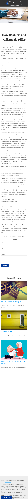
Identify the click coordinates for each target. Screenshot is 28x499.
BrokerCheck (8, 482)
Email (2, 248)
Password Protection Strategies (11, 302)
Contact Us (6, 497)
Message (3, 254)
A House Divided (6, 331)
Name (2, 242)
